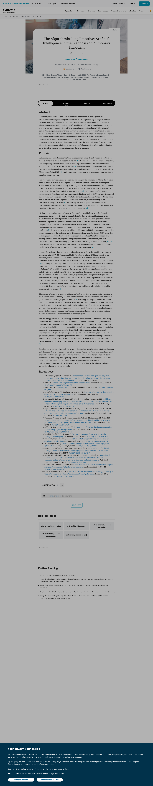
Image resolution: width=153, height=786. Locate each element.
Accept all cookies (21, 779)
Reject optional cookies (50, 779)
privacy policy (20, 769)
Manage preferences (16, 774)
